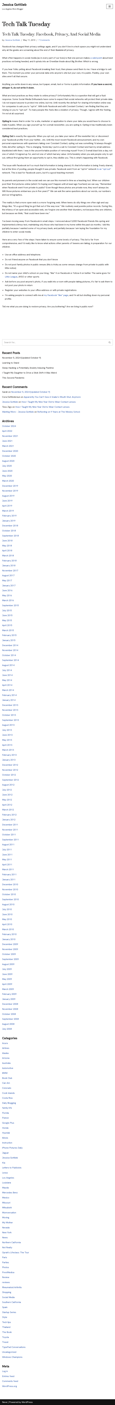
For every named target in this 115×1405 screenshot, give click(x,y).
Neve (4, 1402)
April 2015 (7, 625)
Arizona (5, 1058)
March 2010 (8, 929)
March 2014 (8, 690)
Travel (5, 1342)
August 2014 (8, 665)
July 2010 (7, 909)
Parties (5, 1262)
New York (7, 1232)
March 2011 (8, 869)
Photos (5, 1267)
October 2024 (9, 426)
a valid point (96, 57)
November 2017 (10, 570)
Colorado (6, 1088)
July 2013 (7, 730)
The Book (7, 1332)
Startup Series (9, 1312)
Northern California (11, 1242)
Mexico (5, 1197)
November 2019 (10, 490)
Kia (3, 1162)
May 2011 (7, 859)
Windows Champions (12, 1357)
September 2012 (10, 779)
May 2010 (7, 919)
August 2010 (8, 904)
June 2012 (7, 794)
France (5, 1117)
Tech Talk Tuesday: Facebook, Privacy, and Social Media (51, 34)
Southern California (11, 1302)
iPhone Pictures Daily (12, 1147)
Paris (4, 1257)
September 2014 (10, 660)
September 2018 (10, 535)
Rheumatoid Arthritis (12, 1287)
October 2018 (9, 530)
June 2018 (7, 540)
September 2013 (10, 720)
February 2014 (9, 695)
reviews (6, 1282)
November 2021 (10, 436)
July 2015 (7, 610)
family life (7, 1107)
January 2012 (8, 819)
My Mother (7, 1222)
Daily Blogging (9, 1102)
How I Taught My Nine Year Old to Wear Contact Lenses (48, 401)
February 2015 (9, 635)
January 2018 (8, 565)
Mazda (5, 1187)
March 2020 (8, 480)
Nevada (6, 1227)
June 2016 (7, 590)
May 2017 (7, 580)
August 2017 (8, 575)
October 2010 (9, 894)
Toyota (5, 1337)
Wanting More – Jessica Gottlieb (18, 411)
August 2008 (8, 1024)
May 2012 (7, 799)
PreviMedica (8, 1272)
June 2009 (7, 974)
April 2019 (7, 505)
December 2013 (10, 705)
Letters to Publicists (11, 1167)
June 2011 (7, 854)
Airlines (5, 1048)
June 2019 (7, 500)
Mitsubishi (7, 1207)
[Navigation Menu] (109, 6)
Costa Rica (7, 1097)
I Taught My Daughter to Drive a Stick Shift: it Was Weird (29, 372)
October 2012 (9, 774)
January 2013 (8, 759)
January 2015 (8, 640)
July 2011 (7, 849)
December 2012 (10, 764)
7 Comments (44, 40)
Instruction (7, 1142)
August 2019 (8, 495)
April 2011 (7, 864)
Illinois (5, 1137)
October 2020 (9, 455)
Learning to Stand (10, 362)
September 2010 (10, 899)
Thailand (6, 1327)
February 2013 (9, 754)
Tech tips (6, 1322)
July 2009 (7, 969)
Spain (4, 1307)
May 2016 (7, 595)
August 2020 (8, 460)
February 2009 (9, 994)
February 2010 (9, 934)
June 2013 (7, 734)
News (5, 1237)
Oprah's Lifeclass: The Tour (15, 1252)
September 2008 (10, 1018)
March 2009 (8, 989)
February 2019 (9, 515)
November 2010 (10, 889)
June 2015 (7, 615)
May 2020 (7, 475)
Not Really (7, 1247)
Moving (5, 1217)
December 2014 (10, 645)
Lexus (5, 1172)
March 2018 (8, 555)
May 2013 (7, 739)
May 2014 (7, 680)
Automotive (7, 1068)
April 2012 (7, 804)
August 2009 (8, 964)
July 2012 (7, 789)
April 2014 (7, 685)
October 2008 (9, 1014)
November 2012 (10, 769)
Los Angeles (8, 1177)
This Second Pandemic (13, 377)
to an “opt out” (103, 169)
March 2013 (8, 749)
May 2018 (7, 545)
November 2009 (10, 949)
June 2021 (7, 440)
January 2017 (8, 585)
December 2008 (10, 1004)
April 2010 (7, 924)
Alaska (5, 1053)
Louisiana (6, 1182)
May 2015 (7, 620)
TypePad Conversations (14, 1347)
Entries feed (8, 1376)
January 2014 (8, 700)
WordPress (27, 1402)
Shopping (6, 1292)
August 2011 (8, 844)
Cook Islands (8, 1093)
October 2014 (9, 655)
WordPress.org (9, 1386)
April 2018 (7, 550)
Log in (5, 1371)
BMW (5, 1073)
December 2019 (10, 485)
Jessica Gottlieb (12, 40)
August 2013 (8, 724)
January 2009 (8, 999)
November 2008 (10, 1009)
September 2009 (10, 959)
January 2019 (8, 520)
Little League (11, 276)
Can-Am (6, 1082)
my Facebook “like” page (55, 295)
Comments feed (10, 1381)
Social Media (8, 1297)
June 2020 (7, 470)
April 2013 (7, 745)
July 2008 (7, 1028)
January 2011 (8, 879)
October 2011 (9, 834)
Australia (6, 1063)
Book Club (7, 1078)
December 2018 (10, 525)
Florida (5, 1112)
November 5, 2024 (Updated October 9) (21, 357)
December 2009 (10, 944)
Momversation (9, 1212)
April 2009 (7, 984)
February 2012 (9, 814)
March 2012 (8, 809)
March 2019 (8, 510)
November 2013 (10, 710)
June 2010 (7, 914)
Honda (5, 1127)
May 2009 (7, 979)
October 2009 (9, 954)
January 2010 (8, 939)
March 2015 (8, 630)
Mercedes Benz (10, 1192)
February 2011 (9, 874)
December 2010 (10, 884)
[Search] (110, 342)
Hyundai (6, 1132)
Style (4, 1317)
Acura (5, 1043)
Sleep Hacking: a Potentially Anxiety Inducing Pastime (28, 367)
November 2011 (10, 829)
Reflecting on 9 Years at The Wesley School (58, 411)
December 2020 (10, 451)
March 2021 (8, 445)
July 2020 (7, 465)
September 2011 (10, 839)
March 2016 (8, 600)
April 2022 (7, 431)
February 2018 (9, 560)
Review (5, 1277)
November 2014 (10, 650)
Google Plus (8, 1122)
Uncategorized (9, 1352)
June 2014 (7, 675)
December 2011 (10, 824)
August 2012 (8, 784)
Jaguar (5, 1152)
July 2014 (7, 670)
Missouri (6, 1202)
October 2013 (9, 715)
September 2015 (10, 605)
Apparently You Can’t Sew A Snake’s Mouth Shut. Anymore (52, 396)
